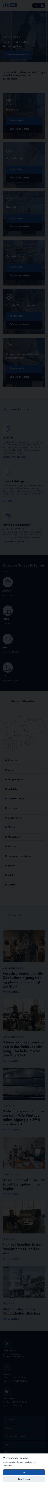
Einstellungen (24, 1479)
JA (24, 1472)
